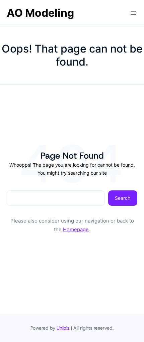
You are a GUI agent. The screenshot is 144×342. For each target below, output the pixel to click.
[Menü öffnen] (133, 13)
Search (122, 198)
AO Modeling (40, 12)
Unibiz (63, 328)
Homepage (76, 229)
